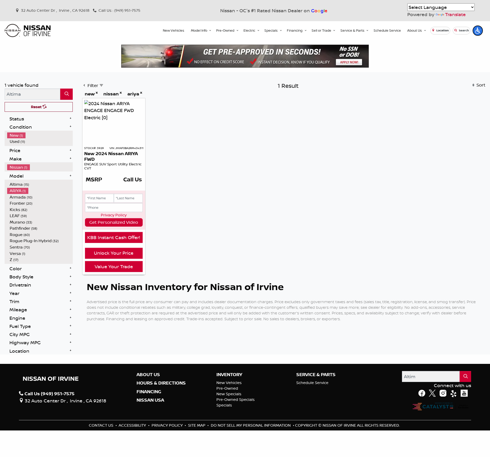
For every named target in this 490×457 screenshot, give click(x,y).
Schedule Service (312, 382)
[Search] (66, 94)
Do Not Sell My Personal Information (251, 425)
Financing (149, 391)
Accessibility (133, 425)
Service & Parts (316, 374)
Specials (224, 405)
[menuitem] (40, 135)
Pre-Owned (227, 388)
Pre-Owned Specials (235, 399)
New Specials (228, 394)
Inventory (229, 374)
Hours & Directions (161, 383)
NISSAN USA (150, 400)
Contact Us (101, 425)
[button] (174, 30)
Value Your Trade (114, 266)
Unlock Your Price (113, 253)
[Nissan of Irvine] (28, 31)
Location (442, 30)
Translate (455, 14)
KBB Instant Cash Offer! (113, 237)
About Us (148, 374)
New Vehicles (229, 382)
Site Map (197, 425)
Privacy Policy (114, 215)
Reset (37, 106)
